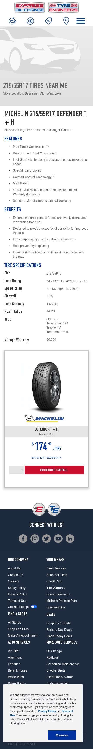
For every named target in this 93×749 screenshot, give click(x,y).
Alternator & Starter (59, 677)
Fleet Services (56, 568)
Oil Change (54, 651)
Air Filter (13, 651)
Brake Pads (16, 677)
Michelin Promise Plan (61, 600)
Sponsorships (55, 607)
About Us (14, 568)
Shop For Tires (18, 629)
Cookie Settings (18, 607)
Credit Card (54, 581)
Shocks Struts (55, 670)
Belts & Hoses (17, 670)
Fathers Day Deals (59, 629)
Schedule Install (54, 470)
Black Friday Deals (59, 636)
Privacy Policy (17, 594)
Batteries (14, 664)
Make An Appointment (23, 635)
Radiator (52, 657)
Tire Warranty (55, 587)
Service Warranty (58, 594)
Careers (13, 581)
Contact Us (15, 574)
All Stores (14, 622)
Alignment (15, 657)
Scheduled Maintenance (63, 664)
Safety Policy (17, 587)
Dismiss (62, 735)
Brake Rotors (17, 683)
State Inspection (57, 683)
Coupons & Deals (58, 623)
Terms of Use (17, 600)
